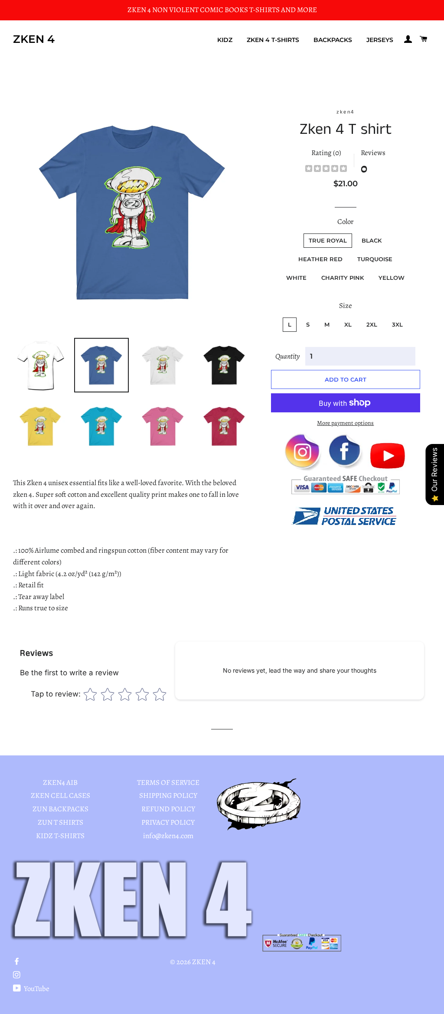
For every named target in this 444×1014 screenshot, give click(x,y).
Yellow (392, 277)
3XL (397, 324)
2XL (371, 324)
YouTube (36, 989)
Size (345, 306)
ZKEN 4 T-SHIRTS (273, 40)
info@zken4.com (168, 836)
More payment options (345, 423)
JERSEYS (379, 40)
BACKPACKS (332, 40)
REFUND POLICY (168, 809)
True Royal (328, 240)
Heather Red (320, 259)
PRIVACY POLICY (168, 822)
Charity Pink (342, 277)
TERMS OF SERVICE (168, 782)
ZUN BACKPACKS (60, 809)
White (296, 277)
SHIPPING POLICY (168, 795)
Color (345, 222)
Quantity (287, 356)
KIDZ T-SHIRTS (60, 836)
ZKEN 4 (34, 38)
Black (372, 240)
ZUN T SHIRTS (60, 822)
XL (348, 324)
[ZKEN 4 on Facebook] (17, 962)
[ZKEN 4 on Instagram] (17, 975)
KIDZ (224, 40)
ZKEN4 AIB (60, 782)
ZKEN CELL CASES (60, 795)
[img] (326, 169)
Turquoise (374, 259)
